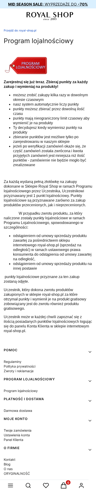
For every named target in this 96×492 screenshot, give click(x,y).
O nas (8, 469)
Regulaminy (12, 362)
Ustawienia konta (17, 435)
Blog (7, 464)
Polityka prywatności (19, 366)
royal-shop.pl (20, 30)
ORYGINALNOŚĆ (17, 473)
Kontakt (9, 459)
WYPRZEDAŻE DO (48, 4)
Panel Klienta (13, 440)
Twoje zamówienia (17, 430)
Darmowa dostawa (18, 411)
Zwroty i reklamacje (19, 371)
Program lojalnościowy (21, 391)
